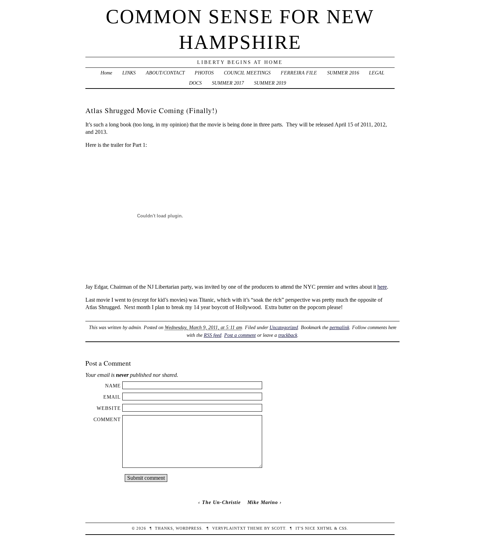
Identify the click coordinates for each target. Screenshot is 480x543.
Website (109, 408)
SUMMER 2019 (270, 83)
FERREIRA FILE (299, 73)
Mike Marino (262, 502)
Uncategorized (284, 327)
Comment (107, 419)
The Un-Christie (221, 502)
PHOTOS (204, 73)
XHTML (325, 528)
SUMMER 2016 (343, 73)
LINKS (129, 73)
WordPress (189, 528)
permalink (339, 327)
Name (113, 385)
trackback (287, 335)
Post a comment (240, 335)
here (382, 287)
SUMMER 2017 (228, 83)
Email (112, 397)
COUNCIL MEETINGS (247, 73)
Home (106, 73)
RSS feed (212, 335)
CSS (343, 528)
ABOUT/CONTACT (165, 73)
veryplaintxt (229, 528)
